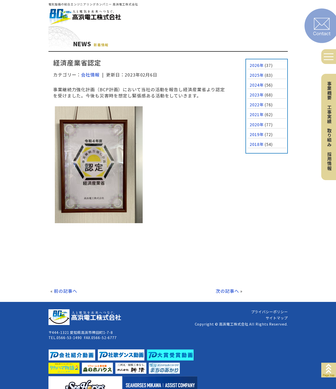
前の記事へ (65, 291)
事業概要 (329, 90)
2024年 (257, 85)
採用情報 (329, 161)
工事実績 (329, 114)
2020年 (257, 124)
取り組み (329, 137)
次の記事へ (227, 291)
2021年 (257, 114)
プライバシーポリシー (269, 311)
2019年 (257, 134)
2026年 (257, 65)
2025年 (257, 75)
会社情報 (90, 74)
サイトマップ (277, 317)
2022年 (257, 105)
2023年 (257, 95)
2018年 (257, 144)
